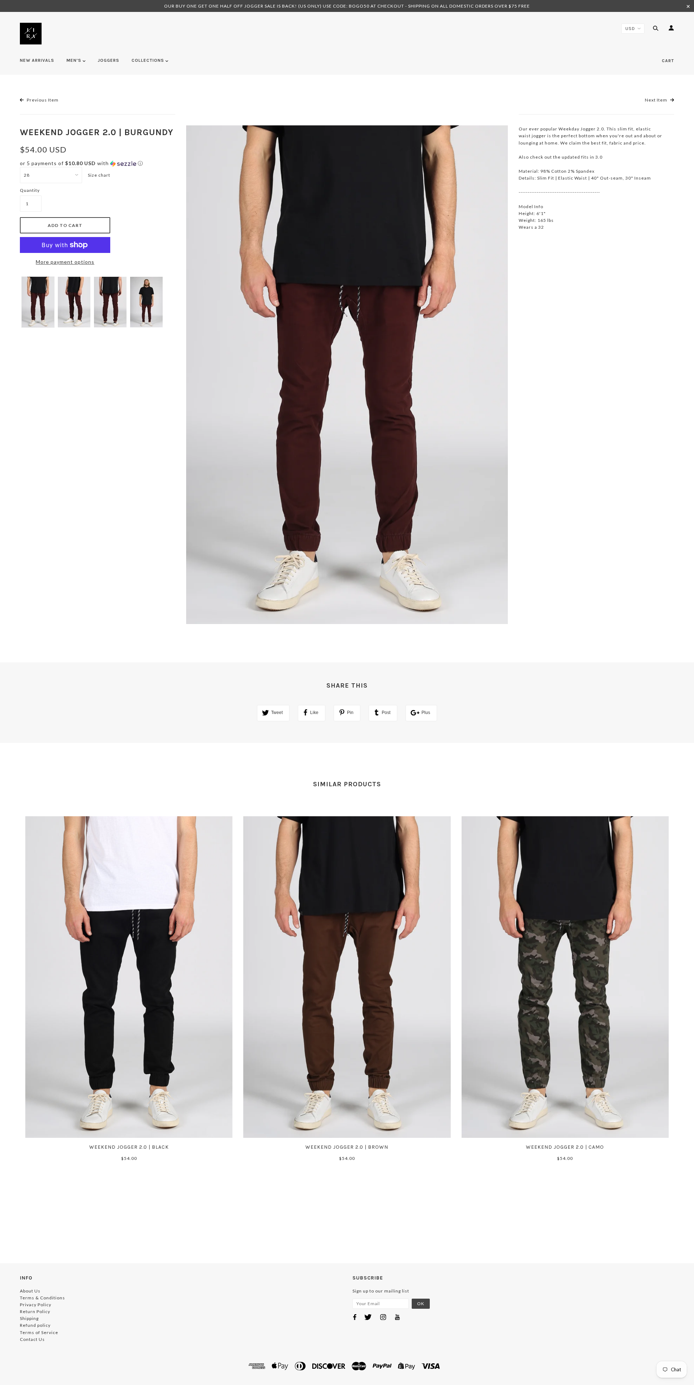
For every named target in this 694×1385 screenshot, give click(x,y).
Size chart (99, 175)
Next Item (656, 100)
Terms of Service (39, 1332)
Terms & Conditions (42, 1297)
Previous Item (42, 100)
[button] (97, 163)
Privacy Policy (35, 1304)
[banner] (31, 33)
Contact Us (32, 1339)
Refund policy (35, 1325)
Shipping (29, 1318)
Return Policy (35, 1311)
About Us (30, 1291)
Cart (668, 60)
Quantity (30, 190)
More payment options (65, 262)
